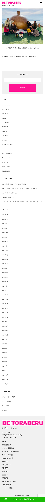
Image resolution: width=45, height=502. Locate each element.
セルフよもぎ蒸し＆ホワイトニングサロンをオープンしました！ (20, 189)
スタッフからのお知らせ (8, 397)
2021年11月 (5, 331)
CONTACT (5, 118)
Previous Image (10, 65)
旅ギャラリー (6, 465)
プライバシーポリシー (8, 158)
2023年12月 (5, 268)
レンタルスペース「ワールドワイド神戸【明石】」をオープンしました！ (22, 202)
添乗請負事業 (6, 445)
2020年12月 (5, 371)
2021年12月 (5, 326)
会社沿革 (5, 475)
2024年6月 (5, 255)
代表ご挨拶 (5, 471)
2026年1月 (5, 224)
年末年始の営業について (8, 198)
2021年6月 (5, 353)
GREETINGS (5, 136)
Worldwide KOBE (7, 153)
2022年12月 (5, 291)
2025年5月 (5, 246)
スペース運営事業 (6, 401)
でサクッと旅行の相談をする (22, 499)
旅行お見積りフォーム (9, 481)
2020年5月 (5, 384)
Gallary (4, 131)
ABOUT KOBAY (6, 110)
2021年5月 (4, 357)
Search (22, 88)
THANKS (6, 122)
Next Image (36, 65)
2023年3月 (5, 286)
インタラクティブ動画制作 (11, 451)
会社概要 (5, 468)
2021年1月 (4, 366)
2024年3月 (5, 259)
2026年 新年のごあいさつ (9, 193)
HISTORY (4, 140)
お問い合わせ (6, 485)
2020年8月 (5, 380)
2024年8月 (5, 251)
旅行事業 (4, 410)
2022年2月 (5, 317)
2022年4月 (5, 313)
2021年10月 (5, 335)
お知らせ (5, 461)
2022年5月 (5, 308)
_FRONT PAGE (6, 105)
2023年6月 (5, 277)
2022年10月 (5, 295)
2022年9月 (5, 299)
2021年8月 (5, 344)
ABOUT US (5, 114)
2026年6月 (5, 215)
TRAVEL (4, 149)
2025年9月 (5, 242)
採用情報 (5, 478)
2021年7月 (5, 348)
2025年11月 (5, 233)
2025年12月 (5, 228)
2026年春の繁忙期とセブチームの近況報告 (14, 184)
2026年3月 (5, 219)
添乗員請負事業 (6, 171)
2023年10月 (5, 273)
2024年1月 (5, 264)
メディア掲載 (5, 406)
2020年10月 (5, 375)
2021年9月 (5, 340)
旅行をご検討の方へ (7, 167)
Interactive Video (7, 145)
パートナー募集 (7, 488)
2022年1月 (5, 322)
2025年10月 (5, 237)
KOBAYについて (7, 458)
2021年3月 (4, 362)
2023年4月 (5, 282)
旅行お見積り (5, 162)
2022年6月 (5, 304)
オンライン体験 (7, 455)
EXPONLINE (5, 127)
